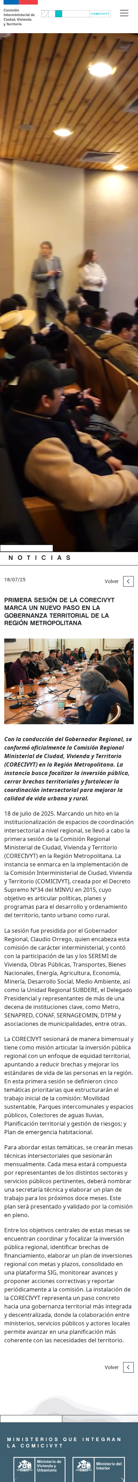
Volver (112, 581)
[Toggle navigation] (124, 13)
